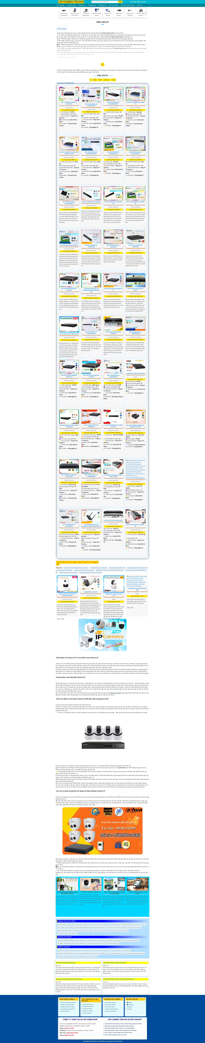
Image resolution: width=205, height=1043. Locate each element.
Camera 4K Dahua (87, 1008)
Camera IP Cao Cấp (87, 1010)
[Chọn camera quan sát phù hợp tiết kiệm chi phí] (145, 13)
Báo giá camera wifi (79, 930)
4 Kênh (113, 80)
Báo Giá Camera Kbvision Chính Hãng (84, 570)
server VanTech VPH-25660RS (64, 570)
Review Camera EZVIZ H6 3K (91, 892)
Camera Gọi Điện (64, 1011)
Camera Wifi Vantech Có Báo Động (96, 940)
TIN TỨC (139, 5)
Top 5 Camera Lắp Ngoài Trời (65, 927)
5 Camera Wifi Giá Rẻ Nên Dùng (82, 927)
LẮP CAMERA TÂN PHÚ (71, 1)
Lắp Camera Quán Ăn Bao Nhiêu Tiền (114, 963)
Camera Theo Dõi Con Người (67, 1002)
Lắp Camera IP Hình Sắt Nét (65, 83)
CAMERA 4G (102, 5)
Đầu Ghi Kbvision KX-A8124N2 (69, 245)
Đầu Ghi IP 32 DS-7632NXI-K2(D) (113, 520)
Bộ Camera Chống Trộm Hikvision (66, 956)
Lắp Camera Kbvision (110, 1002)
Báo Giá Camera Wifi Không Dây (66, 963)
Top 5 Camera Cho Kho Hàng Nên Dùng (116, 927)
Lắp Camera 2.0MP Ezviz (132, 940)
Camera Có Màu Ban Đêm (67, 1004)
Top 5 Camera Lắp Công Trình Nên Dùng (99, 924)
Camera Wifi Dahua (81, 943)
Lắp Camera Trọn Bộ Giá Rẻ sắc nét (66, 953)
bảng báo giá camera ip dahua (65, 930)
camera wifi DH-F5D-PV (91, 592)
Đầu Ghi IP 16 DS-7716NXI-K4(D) (69, 334)
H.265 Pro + (107, 80)
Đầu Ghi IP (102, 22)
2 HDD (100, 80)
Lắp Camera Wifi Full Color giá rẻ (95, 943)
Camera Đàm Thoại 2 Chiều (67, 1007)
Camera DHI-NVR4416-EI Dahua (135, 373)
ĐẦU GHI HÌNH (113, 5)
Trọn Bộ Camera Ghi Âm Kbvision (65, 950)
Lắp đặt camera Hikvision (111, 1009)
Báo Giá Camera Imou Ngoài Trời (119, 924)
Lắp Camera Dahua (110, 1007)
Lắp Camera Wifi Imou (110, 1011)
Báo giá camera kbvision (134, 927)
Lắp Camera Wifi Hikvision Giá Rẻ (65, 943)
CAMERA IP (81, 5)
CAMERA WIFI (71, 5)
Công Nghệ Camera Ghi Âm (67, 1009)
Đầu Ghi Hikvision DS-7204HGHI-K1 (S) (137, 568)
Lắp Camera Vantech (110, 1004)
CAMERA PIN (92, 5)
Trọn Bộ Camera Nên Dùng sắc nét (101, 950)
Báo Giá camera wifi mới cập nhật (138, 924)
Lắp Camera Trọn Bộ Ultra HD (83, 950)
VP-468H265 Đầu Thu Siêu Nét (98, 568)
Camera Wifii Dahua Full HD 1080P (115, 940)
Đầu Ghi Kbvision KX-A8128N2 (91, 202)
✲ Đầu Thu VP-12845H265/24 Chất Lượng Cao (76, 568)
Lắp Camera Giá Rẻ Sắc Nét (113, 953)
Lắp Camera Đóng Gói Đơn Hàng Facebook (69, 979)
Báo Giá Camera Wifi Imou (112, 943)
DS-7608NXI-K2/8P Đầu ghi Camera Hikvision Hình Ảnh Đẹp (91, 290)
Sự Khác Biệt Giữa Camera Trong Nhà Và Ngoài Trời (118, 979)
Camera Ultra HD (86, 1013)
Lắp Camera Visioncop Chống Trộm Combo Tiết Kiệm (91, 953)
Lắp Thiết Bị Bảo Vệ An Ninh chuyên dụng (87, 956)
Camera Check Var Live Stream (79, 924)
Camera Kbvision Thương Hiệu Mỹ (68, 572)
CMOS (94, 80)
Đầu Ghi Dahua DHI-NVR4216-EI (135, 478)
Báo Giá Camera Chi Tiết (63, 924)
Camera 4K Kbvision (87, 1004)
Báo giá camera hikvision (98, 927)
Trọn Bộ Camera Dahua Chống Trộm (121, 950)
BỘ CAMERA (60, 5)
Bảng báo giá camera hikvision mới (119, 930)
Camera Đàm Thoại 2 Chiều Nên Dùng (67, 933)
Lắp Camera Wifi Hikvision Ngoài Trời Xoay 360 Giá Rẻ (71, 940)
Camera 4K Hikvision (87, 1006)
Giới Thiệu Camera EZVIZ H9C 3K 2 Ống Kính (114, 892)
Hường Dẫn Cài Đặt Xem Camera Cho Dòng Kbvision (109, 570)
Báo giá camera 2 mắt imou (102, 930)
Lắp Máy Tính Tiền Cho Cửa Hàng (137, 892)
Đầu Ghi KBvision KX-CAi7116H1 (117, 568)
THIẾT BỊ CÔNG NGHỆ (127, 5)
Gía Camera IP (89, 930)
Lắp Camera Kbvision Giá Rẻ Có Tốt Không (90, 572)
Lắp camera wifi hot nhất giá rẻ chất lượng (133, 953)
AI (90, 80)
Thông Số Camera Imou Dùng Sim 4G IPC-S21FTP (67, 892)
